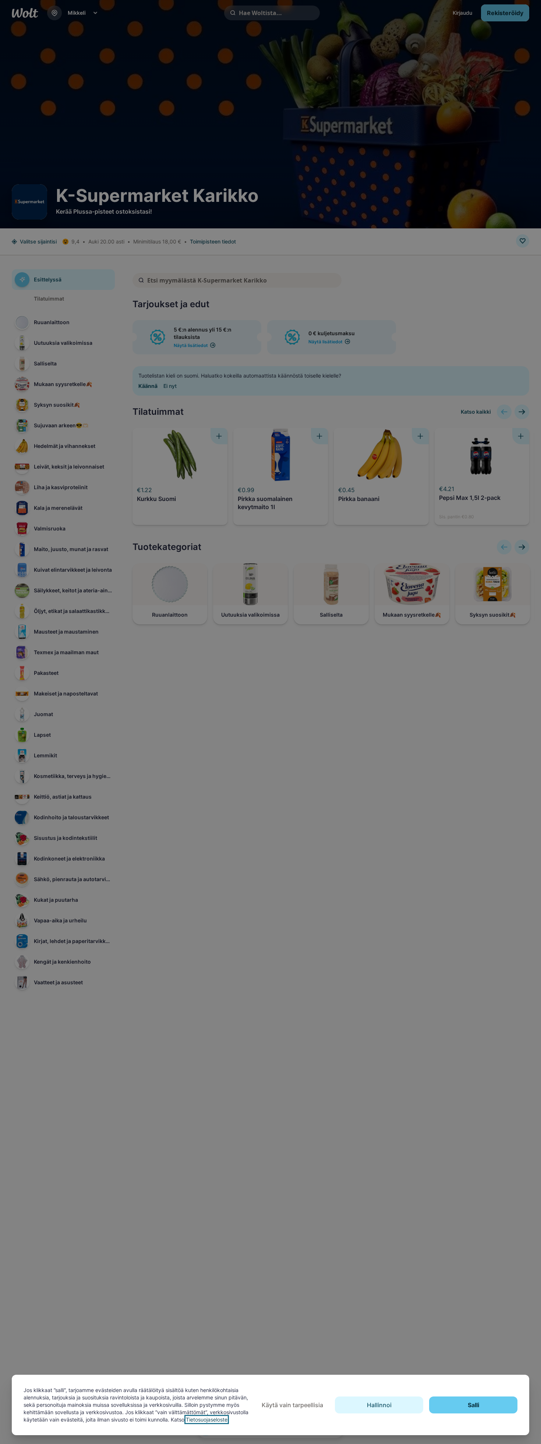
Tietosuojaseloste (206, 1419)
